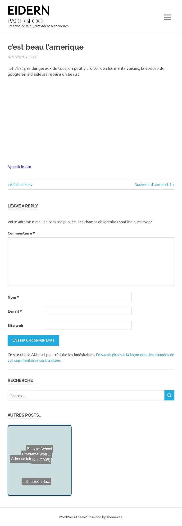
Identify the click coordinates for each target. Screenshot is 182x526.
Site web (15, 325)
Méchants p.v (21, 184)
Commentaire (21, 232)
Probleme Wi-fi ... (35, 454)
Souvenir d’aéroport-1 (153, 184)
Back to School (44, 448)
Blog (33, 57)
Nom (13, 297)
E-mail (15, 311)
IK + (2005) (37, 461)
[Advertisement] (63, 90)
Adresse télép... (23, 459)
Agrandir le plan (19, 166)
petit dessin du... (35, 476)
